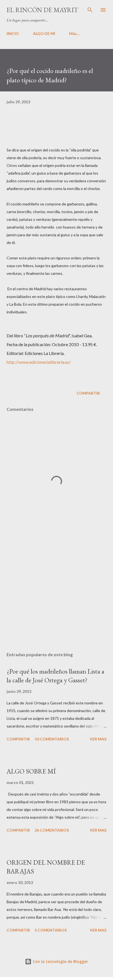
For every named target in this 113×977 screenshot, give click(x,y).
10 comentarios (52, 739)
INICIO (13, 33)
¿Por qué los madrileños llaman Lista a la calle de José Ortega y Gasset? (55, 675)
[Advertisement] (56, 595)
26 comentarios (52, 830)
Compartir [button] (88, 393)
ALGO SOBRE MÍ (31, 771)
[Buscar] (90, 10)
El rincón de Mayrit (42, 10)
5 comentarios (51, 930)
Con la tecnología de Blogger (60, 961)
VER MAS (98, 739)
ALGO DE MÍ (44, 33)
